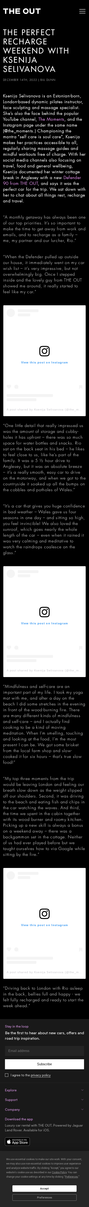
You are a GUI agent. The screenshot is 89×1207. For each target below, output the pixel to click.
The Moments (51, 119)
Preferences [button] (71, 1176)
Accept (44, 1188)
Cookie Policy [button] (59, 1172)
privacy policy (41, 1075)
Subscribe (44, 1064)
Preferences (44, 1197)
